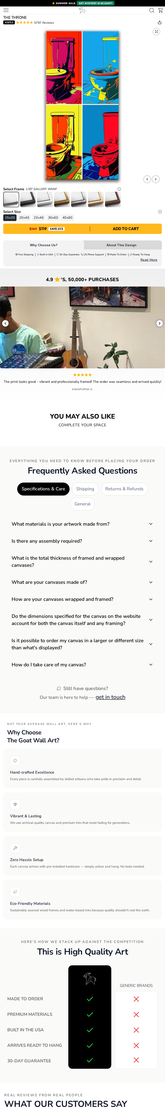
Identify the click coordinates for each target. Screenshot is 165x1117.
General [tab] (82, 504)
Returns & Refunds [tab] (124, 489)
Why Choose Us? (44, 245)
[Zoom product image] (156, 31)
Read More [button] (149, 260)
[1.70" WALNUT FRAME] (113, 199)
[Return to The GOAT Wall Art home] (82, 10)
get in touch (110, 697)
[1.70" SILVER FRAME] (79, 199)
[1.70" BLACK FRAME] (28, 199)
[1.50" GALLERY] (11, 199)
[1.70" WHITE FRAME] (45, 199)
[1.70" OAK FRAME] (96, 199)
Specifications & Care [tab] (43, 489)
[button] (82, 3)
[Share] (159, 22)
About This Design (121, 245)
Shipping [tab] (85, 489)
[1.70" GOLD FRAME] (62, 199)
